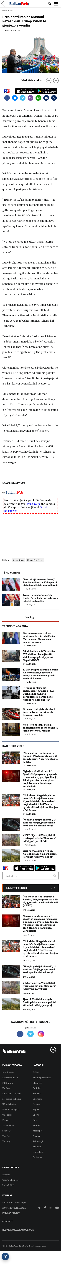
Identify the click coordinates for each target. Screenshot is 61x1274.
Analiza (36, 1135)
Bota (11, 11)
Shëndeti (37, 1146)
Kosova (36, 1104)
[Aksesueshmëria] (5, 1256)
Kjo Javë (6, 1088)
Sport (36, 1114)
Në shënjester (9, 1104)
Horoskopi (38, 1151)
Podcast (6, 1120)
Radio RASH (8, 1185)
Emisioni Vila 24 (10, 1077)
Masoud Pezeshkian (35, 560)
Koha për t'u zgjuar (11, 1093)
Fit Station (7, 1082)
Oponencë (7, 1114)
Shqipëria (37, 1082)
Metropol (38, 1130)
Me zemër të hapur (11, 1098)
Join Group (33, 504)
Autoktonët (8, 1072)
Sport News (8, 1125)
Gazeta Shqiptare (11, 1179)
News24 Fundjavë (10, 1109)
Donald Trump (18, 560)
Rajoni (36, 1109)
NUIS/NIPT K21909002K (14, 1207)
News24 (6, 1174)
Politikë (37, 1088)
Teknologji (38, 1141)
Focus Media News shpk (14, 1202)
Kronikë (37, 1093)
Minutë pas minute (42, 1077)
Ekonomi (37, 1098)
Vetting (6, 1141)
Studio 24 (6, 1130)
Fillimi (4, 11)
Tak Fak (6, 1135)
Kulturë (36, 1125)
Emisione (37, 1157)
